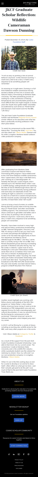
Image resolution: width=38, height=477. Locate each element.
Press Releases (19, 465)
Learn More (19, 396)
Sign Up (19, 420)
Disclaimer (19, 468)
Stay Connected (19, 446)
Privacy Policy (19, 459)
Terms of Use (19, 462)
